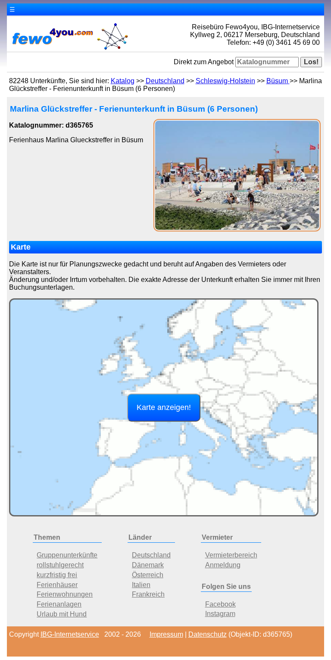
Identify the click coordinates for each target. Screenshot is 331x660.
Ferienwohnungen (65, 594)
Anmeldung (222, 565)
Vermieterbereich (231, 555)
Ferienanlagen (59, 604)
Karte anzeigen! (164, 407)
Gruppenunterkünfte (67, 555)
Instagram (220, 613)
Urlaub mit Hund (62, 614)
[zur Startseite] (69, 49)
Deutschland (165, 80)
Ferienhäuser (57, 584)
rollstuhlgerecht (60, 565)
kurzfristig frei (57, 575)
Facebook (220, 604)
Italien (141, 584)
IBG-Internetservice (70, 634)
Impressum (166, 634)
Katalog (122, 80)
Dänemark (148, 565)
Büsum (278, 80)
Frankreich (148, 594)
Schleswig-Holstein (225, 80)
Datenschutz (207, 634)
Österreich (147, 575)
